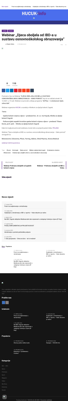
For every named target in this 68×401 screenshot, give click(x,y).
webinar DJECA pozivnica (11, 143)
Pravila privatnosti (21, 400)
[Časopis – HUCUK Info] (39, 344)
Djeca (4, 31)
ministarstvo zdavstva (53, 150)
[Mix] (28, 90)
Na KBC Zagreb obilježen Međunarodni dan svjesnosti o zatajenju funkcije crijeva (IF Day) (33, 219)
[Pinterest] (16, 90)
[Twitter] (7, 90)
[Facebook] (3, 90)
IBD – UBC (5, 366)
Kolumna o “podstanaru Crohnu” (21, 352)
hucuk (9, 150)
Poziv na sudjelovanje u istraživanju (19, 7)
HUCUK (17, 107)
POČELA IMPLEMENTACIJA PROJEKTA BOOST (19, 226)
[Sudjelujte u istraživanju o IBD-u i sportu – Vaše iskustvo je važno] (39, 253)
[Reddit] (24, 90)
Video (3, 381)
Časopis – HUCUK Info (53, 343)
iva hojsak (15, 150)
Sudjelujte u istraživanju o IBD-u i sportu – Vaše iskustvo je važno (48, 7)
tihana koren (7, 153)
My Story (4, 384)
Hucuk (11, 31)
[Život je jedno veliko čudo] (7, 344)
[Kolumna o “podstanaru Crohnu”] (7, 352)
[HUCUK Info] (34, 13)
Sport (3, 375)
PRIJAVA (56, 128)
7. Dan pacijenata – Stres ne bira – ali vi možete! (20, 239)
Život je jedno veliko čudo (22, 343)
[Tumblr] (32, 90)
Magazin (4, 378)
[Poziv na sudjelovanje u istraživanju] (7, 253)
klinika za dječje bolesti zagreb (37, 150)
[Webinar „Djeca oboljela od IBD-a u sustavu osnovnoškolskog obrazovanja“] (34, 63)
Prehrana (4, 372)
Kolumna (4, 387)
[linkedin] (11, 90)
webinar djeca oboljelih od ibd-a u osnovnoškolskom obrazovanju (30, 153)
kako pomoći (24, 150)
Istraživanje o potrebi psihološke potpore (17, 232)
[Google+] (20, 90)
